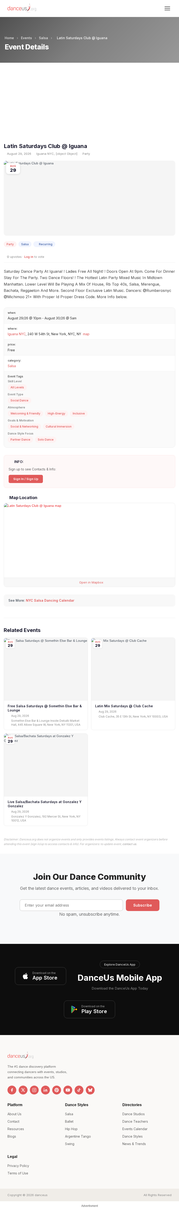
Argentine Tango (78, 1136)
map (86, 334)
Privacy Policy (18, 1166)
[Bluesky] (90, 1090)
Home (9, 38)
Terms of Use (17, 1173)
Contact (13, 1121)
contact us (129, 844)
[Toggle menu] (167, 8)
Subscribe (142, 905)
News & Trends (134, 1144)
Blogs (11, 1136)
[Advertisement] (89, 106)
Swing (69, 1144)
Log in (28, 257)
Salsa (43, 38)
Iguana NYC (17, 334)
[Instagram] (34, 1090)
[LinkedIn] (45, 1090)
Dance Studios (133, 1114)
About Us (14, 1114)
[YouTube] (67, 1090)
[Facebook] (11, 1090)
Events (26, 38)
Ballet (69, 1121)
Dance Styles (132, 1136)
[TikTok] (79, 1090)
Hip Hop (71, 1129)
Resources (15, 1129)
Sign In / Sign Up (25, 479)
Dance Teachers (135, 1121)
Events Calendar (135, 1129)
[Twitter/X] (23, 1090)
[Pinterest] (56, 1090)
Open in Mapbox (90, 582)
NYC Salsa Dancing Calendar (50, 600)
